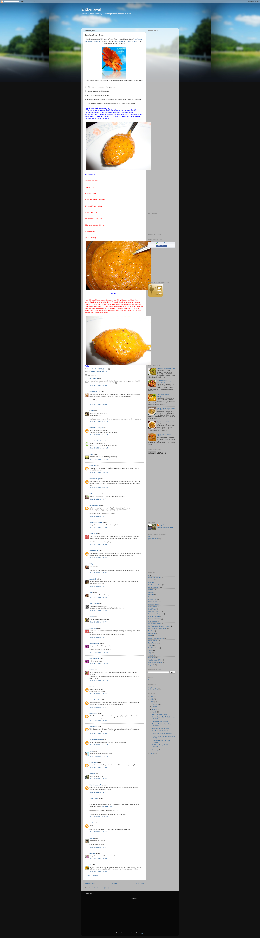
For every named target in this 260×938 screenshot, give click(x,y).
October (155, 706)
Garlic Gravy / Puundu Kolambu (162, 733)
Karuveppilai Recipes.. (155, 614)
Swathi (91, 823)
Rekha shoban (94, 494)
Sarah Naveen (94, 603)
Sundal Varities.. (153, 648)
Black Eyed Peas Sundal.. (160, 714)
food (156, 538)
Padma (91, 670)
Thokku (150, 655)
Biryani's (151, 582)
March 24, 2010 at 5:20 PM (98, 558)
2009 (152, 753)
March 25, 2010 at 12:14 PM (98, 756)
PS (90, 864)
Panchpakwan (94, 643)
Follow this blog (162, 245)
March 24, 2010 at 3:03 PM (98, 499)
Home (114, 884)
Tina (91, 592)
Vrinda (91, 617)
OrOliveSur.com (107, 806)
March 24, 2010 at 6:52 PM (98, 597)
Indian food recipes (96, 428)
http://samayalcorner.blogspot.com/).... (126, 41)
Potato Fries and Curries (156, 638)
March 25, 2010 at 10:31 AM (98, 745)
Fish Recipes (152, 606)
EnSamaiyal (91, 9)
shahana (92, 853)
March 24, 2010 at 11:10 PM (98, 663)
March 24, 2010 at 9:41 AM (98, 385)
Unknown (92, 465)
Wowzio (150, 537)
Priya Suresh (93, 550)
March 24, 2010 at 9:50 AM (98, 404)
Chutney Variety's (101, 371)
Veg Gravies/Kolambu (155, 662)
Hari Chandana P (95, 785)
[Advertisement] (120, 22)
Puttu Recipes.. (153, 643)
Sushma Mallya (94, 478)
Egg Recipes (152, 599)
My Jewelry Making (154, 623)
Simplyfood (93, 713)
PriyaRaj (92, 773)
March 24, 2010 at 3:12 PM (98, 527)
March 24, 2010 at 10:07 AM (98, 421)
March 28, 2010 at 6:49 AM (98, 847)
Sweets (150, 650)
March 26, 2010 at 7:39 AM (98, 779)
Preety (91, 838)
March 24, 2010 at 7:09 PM (98, 622)
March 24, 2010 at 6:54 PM (98, 610)
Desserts (151, 594)
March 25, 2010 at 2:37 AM (98, 720)
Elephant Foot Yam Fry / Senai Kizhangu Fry (161, 724)
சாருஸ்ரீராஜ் (92, 579)
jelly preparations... (154, 611)
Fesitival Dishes (153, 602)
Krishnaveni (93, 762)
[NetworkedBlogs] (162, 243)
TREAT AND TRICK (95, 522)
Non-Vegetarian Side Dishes (157, 628)
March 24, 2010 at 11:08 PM (98, 652)
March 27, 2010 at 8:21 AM (98, 832)
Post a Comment (92, 875)
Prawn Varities (152, 640)
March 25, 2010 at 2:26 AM (98, 707)
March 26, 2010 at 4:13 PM (98, 792)
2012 (152, 696)
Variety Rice (152, 657)
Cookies (150, 589)
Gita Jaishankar (94, 700)
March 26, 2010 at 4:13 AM (98, 767)
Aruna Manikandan (96, 441)
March (154, 712)
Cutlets (150, 592)
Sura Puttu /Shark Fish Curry (166, 368)
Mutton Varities (153, 621)
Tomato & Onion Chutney (160, 721)
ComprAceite (93, 798)
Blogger (141, 933)
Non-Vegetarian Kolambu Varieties (159, 626)
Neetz (91, 454)
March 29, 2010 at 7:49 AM (98, 871)
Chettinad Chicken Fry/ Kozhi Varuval (164, 381)
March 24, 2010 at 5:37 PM (98, 573)
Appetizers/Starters (154, 577)
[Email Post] (109, 369)
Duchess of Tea (94, 391)
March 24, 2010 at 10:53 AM (98, 448)
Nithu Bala (93, 533)
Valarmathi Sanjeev (96, 739)
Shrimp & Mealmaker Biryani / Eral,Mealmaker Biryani (166, 409)
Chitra (91, 410)
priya (91, 751)
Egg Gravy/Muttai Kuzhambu (166, 422)
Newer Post (90, 884)
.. (148, 575)
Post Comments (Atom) (101, 888)
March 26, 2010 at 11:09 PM (98, 817)
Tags (149, 653)
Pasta (150, 635)
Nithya (91, 564)
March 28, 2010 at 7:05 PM (98, 858)
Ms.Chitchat (93, 378)
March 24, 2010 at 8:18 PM (98, 637)
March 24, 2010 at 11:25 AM (98, 459)
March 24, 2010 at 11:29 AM (98, 472)
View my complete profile (165, 527)
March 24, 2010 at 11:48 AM (98, 488)
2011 (152, 699)
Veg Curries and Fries (155, 660)
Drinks (150, 597)
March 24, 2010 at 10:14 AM (98, 435)
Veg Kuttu (151, 665)
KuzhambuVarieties (154, 619)
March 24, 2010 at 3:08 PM (98, 516)
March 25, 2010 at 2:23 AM (98, 694)
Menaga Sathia (94, 505)
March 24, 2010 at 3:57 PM (98, 544)
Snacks (150, 645)
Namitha (92, 687)
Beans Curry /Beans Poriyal (160, 728)
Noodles (151, 631)
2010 (152, 701)
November (155, 704)
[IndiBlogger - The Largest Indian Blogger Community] (155, 296)
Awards (92, 371)
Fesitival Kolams (153, 604)
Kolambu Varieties (154, 616)
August (154, 709)
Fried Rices (152, 609)
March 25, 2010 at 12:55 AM (98, 680)
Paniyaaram (152, 633)
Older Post (139, 884)
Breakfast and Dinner (155, 585)
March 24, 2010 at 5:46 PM (98, 586)
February (155, 750)
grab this (151, 538)
